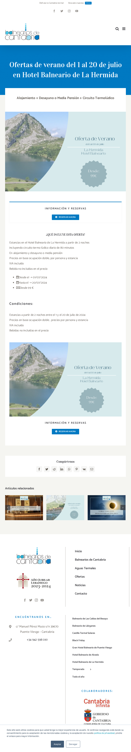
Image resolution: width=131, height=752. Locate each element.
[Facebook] (24, 600)
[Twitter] (30, 600)
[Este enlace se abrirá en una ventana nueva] (34, 575)
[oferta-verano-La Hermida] (65, 113)
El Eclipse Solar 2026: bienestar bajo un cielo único (106, 500)
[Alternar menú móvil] (124, 28)
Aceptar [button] (57, 744)
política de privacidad (104, 732)
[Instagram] (36, 600)
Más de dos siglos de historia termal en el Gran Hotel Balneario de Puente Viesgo (24, 498)
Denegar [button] (73, 744)
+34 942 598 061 (37, 639)
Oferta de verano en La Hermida (65, 502)
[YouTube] (42, 600)
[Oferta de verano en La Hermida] (65, 507)
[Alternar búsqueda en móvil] (117, 28)
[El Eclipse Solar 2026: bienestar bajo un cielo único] (107, 507)
